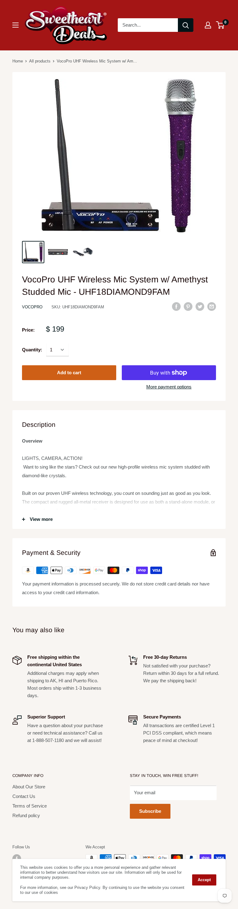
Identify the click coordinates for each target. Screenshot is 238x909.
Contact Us (23, 796)
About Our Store (28, 786)
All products (40, 61)
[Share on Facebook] (176, 306)
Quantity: (32, 349)
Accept (204, 879)
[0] (220, 25)
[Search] (185, 25)
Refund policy (26, 815)
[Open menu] (15, 25)
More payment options (169, 386)
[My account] (208, 25)
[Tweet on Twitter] (200, 306)
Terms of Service (29, 805)
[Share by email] (211, 306)
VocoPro (32, 307)
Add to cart (69, 372)
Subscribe (150, 811)
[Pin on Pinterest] (188, 306)
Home (17, 61)
